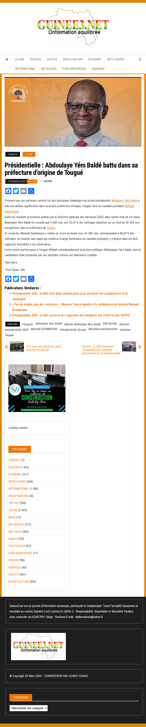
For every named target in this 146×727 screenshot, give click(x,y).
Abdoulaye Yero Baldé (48, 323)
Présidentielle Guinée (73, 330)
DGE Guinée (110, 323)
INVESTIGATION (72, 59)
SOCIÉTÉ (13, 574)
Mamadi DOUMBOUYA (44, 329)
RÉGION (13, 560)
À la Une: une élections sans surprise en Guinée (43, 348)
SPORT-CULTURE (18, 581)
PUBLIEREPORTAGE (74, 69)
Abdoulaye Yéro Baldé (124, 200)
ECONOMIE (94, 59)
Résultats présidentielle (102, 329)
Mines (11, 517)
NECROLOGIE (49, 69)
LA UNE (19, 59)
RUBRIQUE (98, 69)
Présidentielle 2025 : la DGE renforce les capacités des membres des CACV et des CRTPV (70, 315)
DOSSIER (35, 59)
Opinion (12, 539)
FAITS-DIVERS (115, 59)
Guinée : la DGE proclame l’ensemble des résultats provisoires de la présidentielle (101, 350)
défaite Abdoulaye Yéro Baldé (82, 324)
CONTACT (14, 460)
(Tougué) (27, 324)
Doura (48, 181)
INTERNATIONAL (25, 69)
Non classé (14, 532)
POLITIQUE (15, 546)
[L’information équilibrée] (7, 59)
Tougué (51, 228)
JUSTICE (52, 59)
